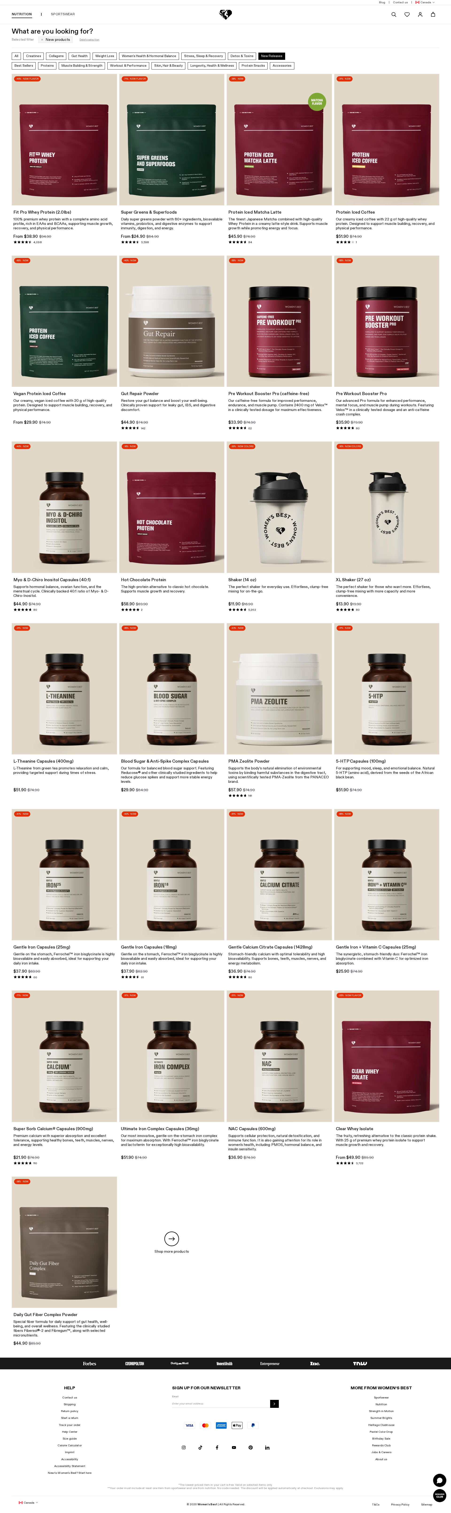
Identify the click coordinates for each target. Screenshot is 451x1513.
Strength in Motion (381, 1411)
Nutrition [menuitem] (22, 14)
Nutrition (381, 1404)
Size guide (70, 1438)
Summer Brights (381, 1418)
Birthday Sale (381, 1438)
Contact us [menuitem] (400, 2)
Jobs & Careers (381, 1452)
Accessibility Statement (69, 1466)
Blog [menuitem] (382, 2)
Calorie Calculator (70, 1445)
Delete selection (89, 39)
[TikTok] (200, 1447)
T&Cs (375, 1504)
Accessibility (69, 1459)
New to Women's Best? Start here (69, 1473)
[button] (424, 2)
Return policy (69, 1411)
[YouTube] (234, 1447)
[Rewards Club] (440, 1495)
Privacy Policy (400, 1504)
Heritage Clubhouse (381, 1425)
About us (381, 1459)
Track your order (69, 1425)
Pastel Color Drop (381, 1432)
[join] (274, 1404)
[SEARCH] (393, 14)
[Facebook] (217, 1447)
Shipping (70, 1404)
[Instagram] (184, 1447)
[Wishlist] (407, 14)
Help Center (70, 1432)
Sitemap (426, 1504)
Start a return (69, 1418)
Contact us (69, 1397)
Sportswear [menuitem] (62, 14)
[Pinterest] (251, 1447)
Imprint (69, 1452)
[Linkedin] (267, 1447)
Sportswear (381, 1397)
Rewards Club (381, 1445)
